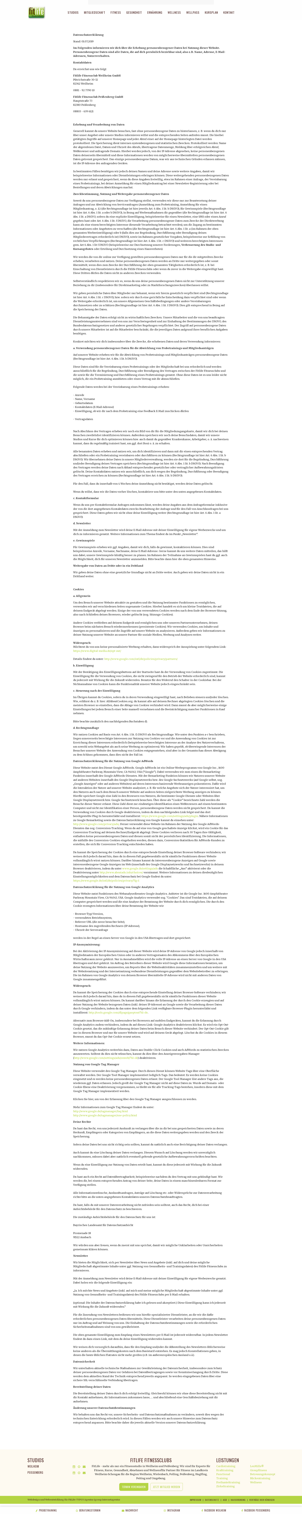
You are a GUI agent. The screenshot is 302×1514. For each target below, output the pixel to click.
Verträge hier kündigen (261, 1499)
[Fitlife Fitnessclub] (37, 12)
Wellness (174, 12)
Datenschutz (212, 1499)
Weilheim (33, 1466)
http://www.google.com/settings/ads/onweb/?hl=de (106, 1057)
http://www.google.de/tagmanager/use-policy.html (105, 1115)
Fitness (116, 12)
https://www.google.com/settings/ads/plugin (169, 816)
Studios (73, 12)
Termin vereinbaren (134, 1487)
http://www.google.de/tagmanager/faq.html (100, 1111)
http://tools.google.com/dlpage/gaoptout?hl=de (118, 1012)
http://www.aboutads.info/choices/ (121, 872)
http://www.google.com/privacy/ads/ (96, 824)
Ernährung (154, 12)
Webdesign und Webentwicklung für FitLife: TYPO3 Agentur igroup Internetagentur (74, 1499)
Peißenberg (35, 1472)
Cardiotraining (225, 1466)
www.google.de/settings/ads (140, 868)
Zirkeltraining (225, 1486)
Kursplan (211, 12)
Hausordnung (238, 1499)
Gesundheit (134, 12)
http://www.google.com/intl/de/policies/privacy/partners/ (141, 658)
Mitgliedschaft (94, 12)
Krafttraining (224, 1470)
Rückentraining (260, 1478)
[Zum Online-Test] (151, 2)
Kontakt (229, 12)
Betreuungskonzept (262, 1474)
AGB (225, 1499)
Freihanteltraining (228, 1482)
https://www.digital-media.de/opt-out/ (97, 650)
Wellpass (192, 12)
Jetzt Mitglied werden (166, 1487)
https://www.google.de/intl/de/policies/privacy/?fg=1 (106, 880)
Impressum (195, 1499)
